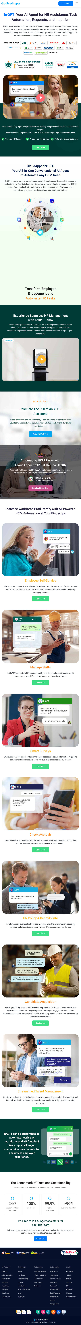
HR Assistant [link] (38, 1279)
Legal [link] (19, 1293)
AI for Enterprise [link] (7, 1275)
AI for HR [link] (4, 1272)
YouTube (69, 1282)
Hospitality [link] (21, 1286)
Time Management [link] (40, 1272)
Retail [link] (20, 1272)
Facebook (69, 1272)
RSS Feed (69, 1289)
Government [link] (6, 1279)
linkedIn (69, 1279)
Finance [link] (20, 1282)
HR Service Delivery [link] (40, 1275)
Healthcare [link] (21, 1275)
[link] (40, 1319)
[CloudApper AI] (10, 4)
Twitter (68, 1275)
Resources (53, 1282)
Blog (67, 1286)
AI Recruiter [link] (38, 1286)
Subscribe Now (71, 1297)
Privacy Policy (54, 1289)
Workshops (54, 1272)
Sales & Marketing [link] (24, 1289)
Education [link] (21, 1297)
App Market (54, 1275)
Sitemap (69, 1293)
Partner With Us (55, 1279)
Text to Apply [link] (38, 1282)
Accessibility (54, 1297)
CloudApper (39, 1322)
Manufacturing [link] (23, 1279)
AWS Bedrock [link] (6, 1297)
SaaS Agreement (55, 1293)
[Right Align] (77, 3)
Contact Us (65, 3)
